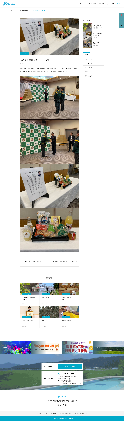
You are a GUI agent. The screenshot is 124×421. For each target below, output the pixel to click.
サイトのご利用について (65, 413)
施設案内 (101, 3)
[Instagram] (58, 405)
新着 (86, 72)
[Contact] (66, 405)
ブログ (119, 3)
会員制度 (53, 413)
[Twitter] (61, 405)
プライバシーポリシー (81, 413)
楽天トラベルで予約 (70, 366)
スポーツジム (88, 63)
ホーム (74, 3)
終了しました (88, 76)
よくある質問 (110, 3)
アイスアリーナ (89, 59)
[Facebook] (63, 405)
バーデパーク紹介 (91, 3)
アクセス (46, 413)
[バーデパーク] (9, 3)
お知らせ (81, 3)
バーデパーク (25, 53)
